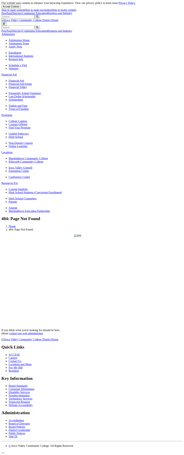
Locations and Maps (20, 364)
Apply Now (15, 46)
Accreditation (16, 420)
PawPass (6, 13)
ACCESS (14, 354)
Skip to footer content (64, 9)
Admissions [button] (8, 34)
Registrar (14, 370)
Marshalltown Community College (28, 158)
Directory (17, 13)
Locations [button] (7, 152)
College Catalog (18, 121)
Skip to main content (13, 9)
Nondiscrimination (19, 395)
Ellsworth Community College (26, 161)
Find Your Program (19, 127)
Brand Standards (18, 385)
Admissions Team (19, 43)
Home (12, 226)
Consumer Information (21, 389)
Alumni (13, 207)
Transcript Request (19, 401)
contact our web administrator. (26, 333)
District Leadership (19, 430)
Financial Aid (16, 80)
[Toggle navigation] (3, 24)
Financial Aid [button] (9, 74)
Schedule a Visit (18, 65)
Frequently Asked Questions (25, 93)
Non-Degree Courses (21, 143)
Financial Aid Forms (20, 83)
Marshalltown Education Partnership (29, 211)
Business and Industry (59, 13)
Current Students (18, 189)
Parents (13, 201)
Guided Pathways (19, 133)
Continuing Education (34, 13)
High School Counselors (22, 198)
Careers (13, 357)
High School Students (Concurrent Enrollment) (35, 192)
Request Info (16, 59)
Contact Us (15, 361)
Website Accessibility (21, 405)
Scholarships (16, 99)
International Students (21, 55)
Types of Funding (19, 108)
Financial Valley (18, 87)
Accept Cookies (11, 6)
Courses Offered (18, 124)
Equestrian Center (19, 170)
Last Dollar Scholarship (22, 96)
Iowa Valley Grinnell (20, 167)
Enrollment (15, 52)
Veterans (13, 68)
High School (16, 136)
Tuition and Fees (18, 105)
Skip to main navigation (38, 9)
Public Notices (17, 433)
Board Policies (17, 426)
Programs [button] (6, 115)
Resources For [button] (9, 183)
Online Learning (18, 146)
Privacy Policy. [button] (127, 2)
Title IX (13, 436)
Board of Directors (19, 423)
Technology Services (20, 398)
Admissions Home (19, 40)
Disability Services (19, 392)
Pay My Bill (15, 367)
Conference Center (19, 177)
